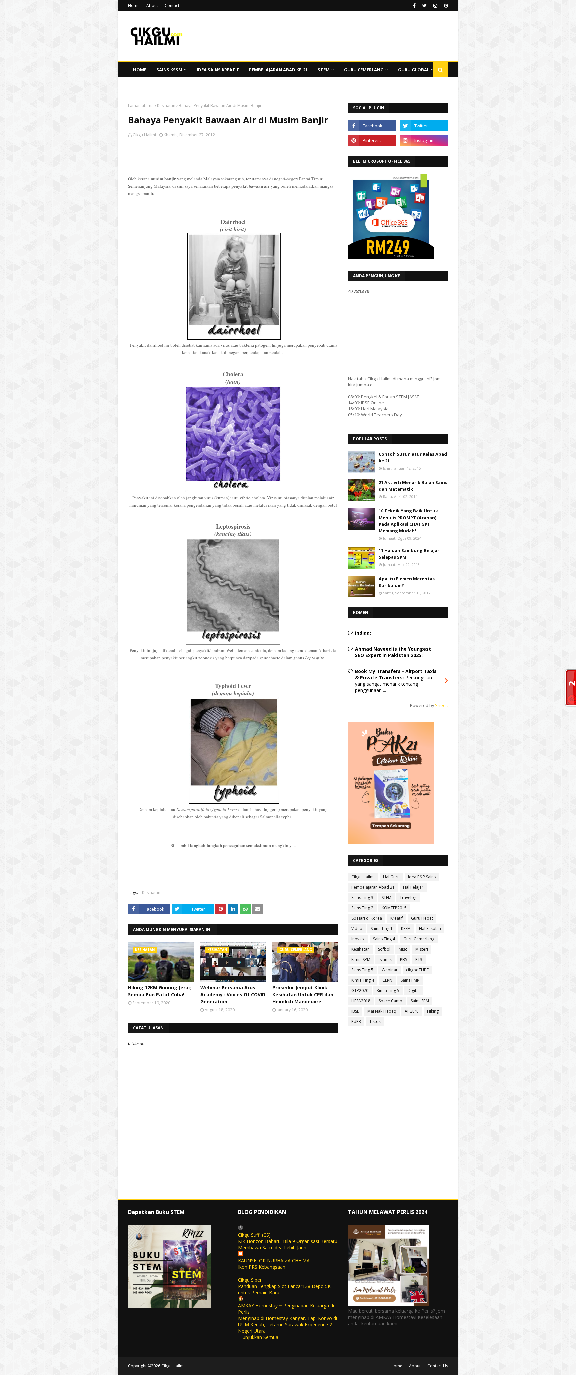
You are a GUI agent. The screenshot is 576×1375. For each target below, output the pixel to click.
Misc (403, 949)
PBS (403, 959)
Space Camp (390, 1001)
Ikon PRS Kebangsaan (261, 1267)
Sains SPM (420, 1001)
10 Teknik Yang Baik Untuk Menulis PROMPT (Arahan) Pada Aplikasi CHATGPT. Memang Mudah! (408, 521)
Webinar (390, 970)
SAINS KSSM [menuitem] (169, 70)
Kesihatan (166, 105)
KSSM (406, 928)
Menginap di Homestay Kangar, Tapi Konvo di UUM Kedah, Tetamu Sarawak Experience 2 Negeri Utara (287, 1324)
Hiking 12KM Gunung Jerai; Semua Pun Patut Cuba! (159, 991)
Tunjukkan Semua (259, 1337)
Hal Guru (391, 877)
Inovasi (358, 939)
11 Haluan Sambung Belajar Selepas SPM (409, 553)
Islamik (385, 959)
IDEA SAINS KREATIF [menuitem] (218, 70)
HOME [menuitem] (139, 70)
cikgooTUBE (417, 970)
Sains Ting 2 (362, 908)
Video (356, 928)
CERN (387, 980)
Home (134, 5)
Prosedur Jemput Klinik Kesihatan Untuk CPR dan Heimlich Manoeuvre (302, 994)
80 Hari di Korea (366, 918)
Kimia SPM (360, 959)
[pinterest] (445, 5)
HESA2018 (360, 1001)
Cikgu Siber (250, 1280)
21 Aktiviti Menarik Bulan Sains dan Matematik (413, 485)
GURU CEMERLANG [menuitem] (364, 70)
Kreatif (396, 918)
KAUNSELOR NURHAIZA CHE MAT (275, 1260)
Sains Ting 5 (362, 970)
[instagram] (435, 5)
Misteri (421, 949)
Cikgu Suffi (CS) (254, 1235)
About (152, 5)
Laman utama (141, 105)
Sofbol (384, 949)
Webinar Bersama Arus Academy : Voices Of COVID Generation (232, 994)
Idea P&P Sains (422, 877)
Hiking (433, 1011)
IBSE (355, 1011)
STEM (386, 897)
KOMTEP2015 (394, 908)
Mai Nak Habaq (381, 1011)
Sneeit (441, 705)
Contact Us (437, 1366)
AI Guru (412, 1011)
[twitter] (424, 5)
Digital (414, 990)
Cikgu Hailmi (144, 135)
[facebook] (414, 5)
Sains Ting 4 (384, 939)
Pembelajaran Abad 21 (373, 887)
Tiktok (375, 1021)
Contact (172, 5)
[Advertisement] (233, 190)
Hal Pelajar (413, 887)
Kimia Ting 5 (388, 990)
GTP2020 (359, 990)
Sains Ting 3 (362, 897)
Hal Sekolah (430, 928)
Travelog (408, 897)
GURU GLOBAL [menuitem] (413, 70)
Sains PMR (410, 980)
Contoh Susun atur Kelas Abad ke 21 (413, 457)
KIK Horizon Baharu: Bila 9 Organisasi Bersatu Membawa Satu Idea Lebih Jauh (287, 1244)
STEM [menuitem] (324, 70)
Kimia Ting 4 (362, 980)
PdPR (356, 1021)
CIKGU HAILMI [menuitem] (148, 85)
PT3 (418, 959)
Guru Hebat (422, 918)
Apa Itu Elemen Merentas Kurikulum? (407, 582)
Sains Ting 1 (382, 928)
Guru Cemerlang (418, 939)
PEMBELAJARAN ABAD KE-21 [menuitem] (278, 70)
